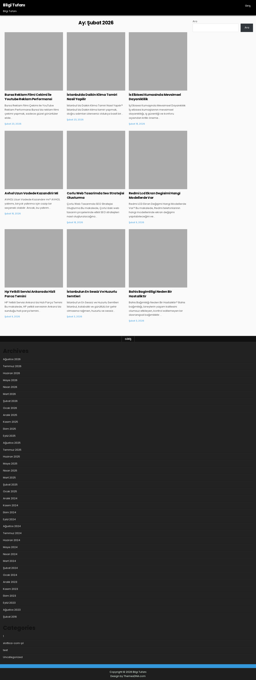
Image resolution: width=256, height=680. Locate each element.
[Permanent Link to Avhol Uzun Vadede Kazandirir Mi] (34, 160)
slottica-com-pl (13, 643)
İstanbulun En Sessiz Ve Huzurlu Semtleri (92, 293)
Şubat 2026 (10, 401)
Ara (195, 21)
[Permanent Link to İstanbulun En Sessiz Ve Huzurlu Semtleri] (96, 258)
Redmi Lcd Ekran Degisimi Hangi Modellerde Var (154, 195)
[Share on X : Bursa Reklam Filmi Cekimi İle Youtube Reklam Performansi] (28, 88)
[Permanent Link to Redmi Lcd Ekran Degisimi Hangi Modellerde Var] (158, 160)
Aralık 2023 (10, 582)
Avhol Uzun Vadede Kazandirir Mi (31, 193)
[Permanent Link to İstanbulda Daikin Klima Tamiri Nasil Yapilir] (96, 61)
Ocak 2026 (10, 408)
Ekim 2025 (9, 429)
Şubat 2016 (10, 617)
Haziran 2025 (11, 456)
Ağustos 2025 (12, 443)
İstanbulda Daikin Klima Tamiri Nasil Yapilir (92, 96)
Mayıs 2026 (10, 380)
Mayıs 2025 (10, 463)
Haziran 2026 (11, 373)
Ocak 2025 (10, 491)
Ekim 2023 (9, 596)
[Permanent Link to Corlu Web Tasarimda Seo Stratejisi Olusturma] (96, 160)
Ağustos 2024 (12, 526)
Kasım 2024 (10, 505)
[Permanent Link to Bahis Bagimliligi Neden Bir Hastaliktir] (158, 258)
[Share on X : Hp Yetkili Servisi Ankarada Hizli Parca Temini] (28, 285)
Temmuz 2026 (12, 366)
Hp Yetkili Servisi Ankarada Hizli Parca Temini (30, 293)
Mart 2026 (9, 394)
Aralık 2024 (10, 498)
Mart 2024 (9, 561)
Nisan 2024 (10, 554)
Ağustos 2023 (12, 610)
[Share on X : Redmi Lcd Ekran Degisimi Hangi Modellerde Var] (152, 187)
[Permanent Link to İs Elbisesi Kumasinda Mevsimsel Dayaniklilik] (158, 61)
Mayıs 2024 (10, 547)
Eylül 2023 (9, 603)
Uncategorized (34, 45)
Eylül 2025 (9, 436)
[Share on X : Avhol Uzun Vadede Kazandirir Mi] (28, 187)
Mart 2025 (9, 477)
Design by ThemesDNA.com (128, 676)
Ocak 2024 (10, 575)
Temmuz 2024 (12, 533)
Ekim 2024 (9, 512)
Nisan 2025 (10, 470)
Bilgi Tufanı (14, 5)
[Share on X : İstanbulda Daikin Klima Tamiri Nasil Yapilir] (90, 88)
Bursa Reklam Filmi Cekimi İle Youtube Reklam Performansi (28, 96)
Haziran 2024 (11, 540)
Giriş (248, 6)
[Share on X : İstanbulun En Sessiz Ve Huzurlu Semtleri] (90, 285)
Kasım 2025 (10, 422)
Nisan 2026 (10, 387)
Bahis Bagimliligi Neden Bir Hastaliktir (150, 293)
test (5, 650)
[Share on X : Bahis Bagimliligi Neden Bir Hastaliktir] (152, 285)
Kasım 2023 (10, 589)
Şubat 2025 (10, 484)
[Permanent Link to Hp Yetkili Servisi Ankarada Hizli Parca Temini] (34, 258)
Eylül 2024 (9, 519)
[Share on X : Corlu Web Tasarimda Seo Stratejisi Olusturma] (90, 187)
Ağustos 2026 (12, 359)
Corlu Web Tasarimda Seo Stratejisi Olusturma (95, 195)
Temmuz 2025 (12, 450)
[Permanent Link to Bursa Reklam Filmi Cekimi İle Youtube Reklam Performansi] (34, 61)
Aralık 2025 (10, 415)
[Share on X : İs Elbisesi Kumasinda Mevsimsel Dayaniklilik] (152, 88)
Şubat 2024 (10, 568)
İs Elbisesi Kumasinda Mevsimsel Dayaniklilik (155, 96)
